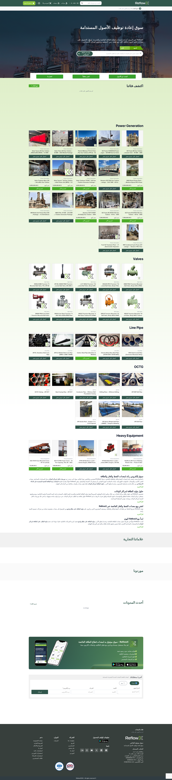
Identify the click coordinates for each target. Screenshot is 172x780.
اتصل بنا (49, 76)
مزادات (63, 3)
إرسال (40, 692)
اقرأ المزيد (140, 487)
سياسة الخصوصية (38, 740)
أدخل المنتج (137, 688)
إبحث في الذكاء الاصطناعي (86, 53)
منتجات (55, 3)
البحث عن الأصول (122, 76)
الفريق (72, 743)
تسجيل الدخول (28, 3)
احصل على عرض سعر (132, 156)
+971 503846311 (132, 760)
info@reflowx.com (129, 762)
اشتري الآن (132, 188)
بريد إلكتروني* (66, 688)
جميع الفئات (135, 8)
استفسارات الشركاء (37, 755)
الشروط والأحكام (38, 745)
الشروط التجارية (38, 743)
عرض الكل (34, 604)
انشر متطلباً (86, 76)
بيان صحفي (71, 748)
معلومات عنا (71, 740)
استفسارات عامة (38, 750)
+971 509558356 (130, 757)
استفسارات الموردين (37, 753)
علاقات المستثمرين (38, 758)
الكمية (115, 688)
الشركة (91, 688)
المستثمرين (71, 745)
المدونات (56, 740)
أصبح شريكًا (46, 3)
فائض (122, 48)
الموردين (72, 753)
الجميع (135, 48)
